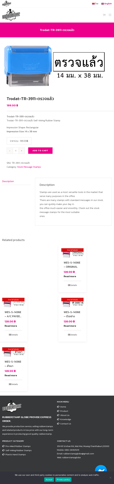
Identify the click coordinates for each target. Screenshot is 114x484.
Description (8, 181)
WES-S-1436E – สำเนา (13, 364)
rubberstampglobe (71, 457)
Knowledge (65, 419)
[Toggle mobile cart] (104, 14)
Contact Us (65, 423)
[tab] (16, 181)
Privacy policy (63, 479)
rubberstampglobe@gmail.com (78, 453)
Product (64, 411)
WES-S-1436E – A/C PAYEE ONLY (13, 316)
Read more (70, 276)
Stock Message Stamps (29, 167)
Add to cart (40, 150)
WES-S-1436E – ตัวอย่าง (72, 314)
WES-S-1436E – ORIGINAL (72, 265)
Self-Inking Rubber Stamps (18, 450)
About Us (64, 415)
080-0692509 (72, 450)
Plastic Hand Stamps (15, 454)
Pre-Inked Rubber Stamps (18, 446)
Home (63, 406)
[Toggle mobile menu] (110, 14)
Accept (49, 479)
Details (73, 285)
